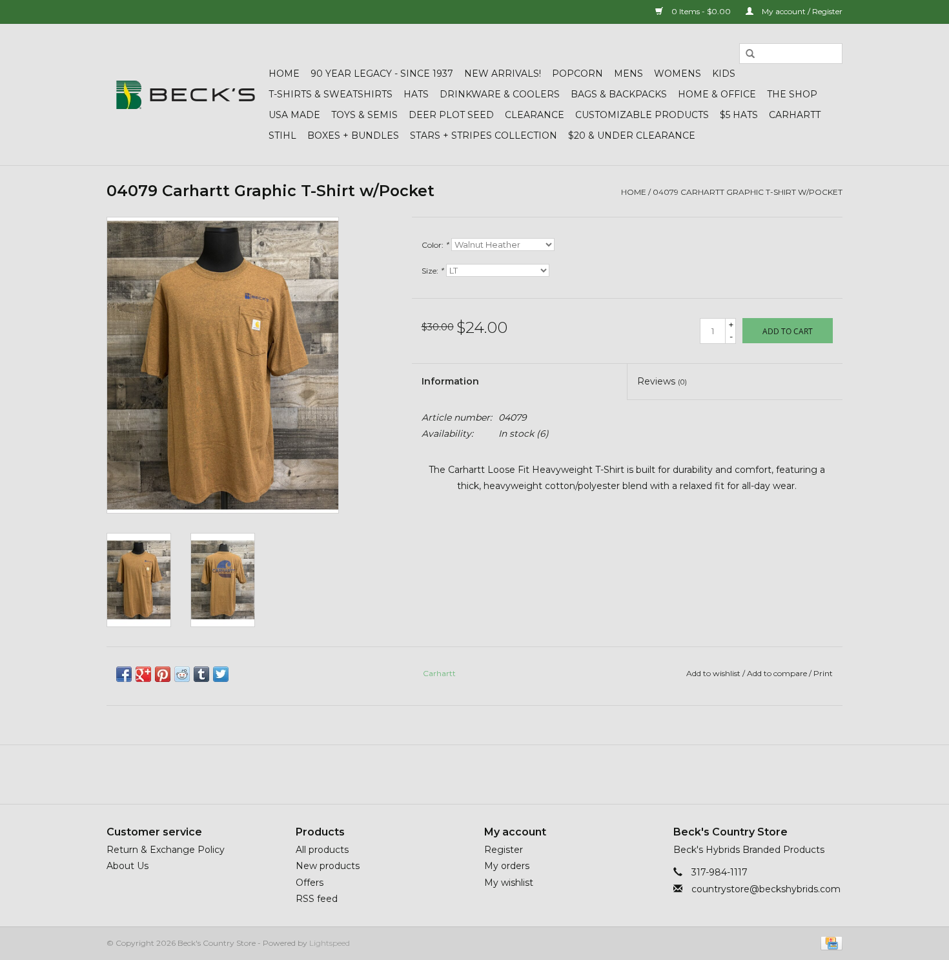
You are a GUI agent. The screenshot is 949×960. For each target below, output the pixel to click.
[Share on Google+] (143, 674)
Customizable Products (642, 115)
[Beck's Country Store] (186, 95)
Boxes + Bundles (353, 135)
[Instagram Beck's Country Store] (509, 774)
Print (823, 673)
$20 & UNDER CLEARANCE (631, 135)
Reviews (662, 381)
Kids (723, 73)
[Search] (750, 54)
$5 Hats (739, 115)
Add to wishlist (713, 673)
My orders (506, 866)
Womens (677, 73)
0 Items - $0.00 (701, 11)
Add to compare (778, 673)
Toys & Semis (364, 115)
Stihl (282, 135)
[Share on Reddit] (182, 674)
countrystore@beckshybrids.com (766, 889)
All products (322, 849)
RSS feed (317, 899)
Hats (416, 94)
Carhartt (795, 115)
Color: (435, 245)
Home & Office (717, 94)
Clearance (534, 115)
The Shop (792, 94)
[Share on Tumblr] (201, 674)
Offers (309, 882)
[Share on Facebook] (124, 674)
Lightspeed (329, 943)
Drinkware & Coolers (500, 94)
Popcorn (577, 73)
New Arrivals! (502, 73)
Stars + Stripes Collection (483, 135)
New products (328, 866)
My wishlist (508, 882)
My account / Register (801, 11)
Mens (628, 73)
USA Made (294, 115)
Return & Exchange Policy (166, 849)
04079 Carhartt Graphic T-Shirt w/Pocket (747, 192)
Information (450, 381)
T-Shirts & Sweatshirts (331, 94)
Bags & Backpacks (619, 94)
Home (284, 73)
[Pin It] (162, 674)
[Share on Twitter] (221, 674)
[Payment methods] (829, 942)
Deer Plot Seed (451, 115)
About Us (127, 866)
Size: (433, 270)
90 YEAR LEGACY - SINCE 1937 (382, 73)
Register (503, 849)
